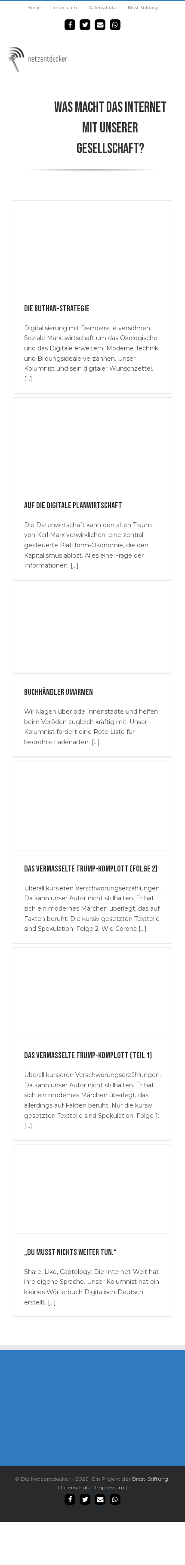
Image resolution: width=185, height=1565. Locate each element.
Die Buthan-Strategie (56, 309)
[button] (70, 24)
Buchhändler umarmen (58, 692)
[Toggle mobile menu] (175, 50)
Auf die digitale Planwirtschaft (73, 505)
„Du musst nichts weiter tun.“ (70, 1252)
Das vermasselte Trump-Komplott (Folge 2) (90, 869)
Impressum (109, 1487)
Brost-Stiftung (150, 1479)
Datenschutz (74, 1487)
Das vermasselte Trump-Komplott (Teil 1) (88, 1055)
